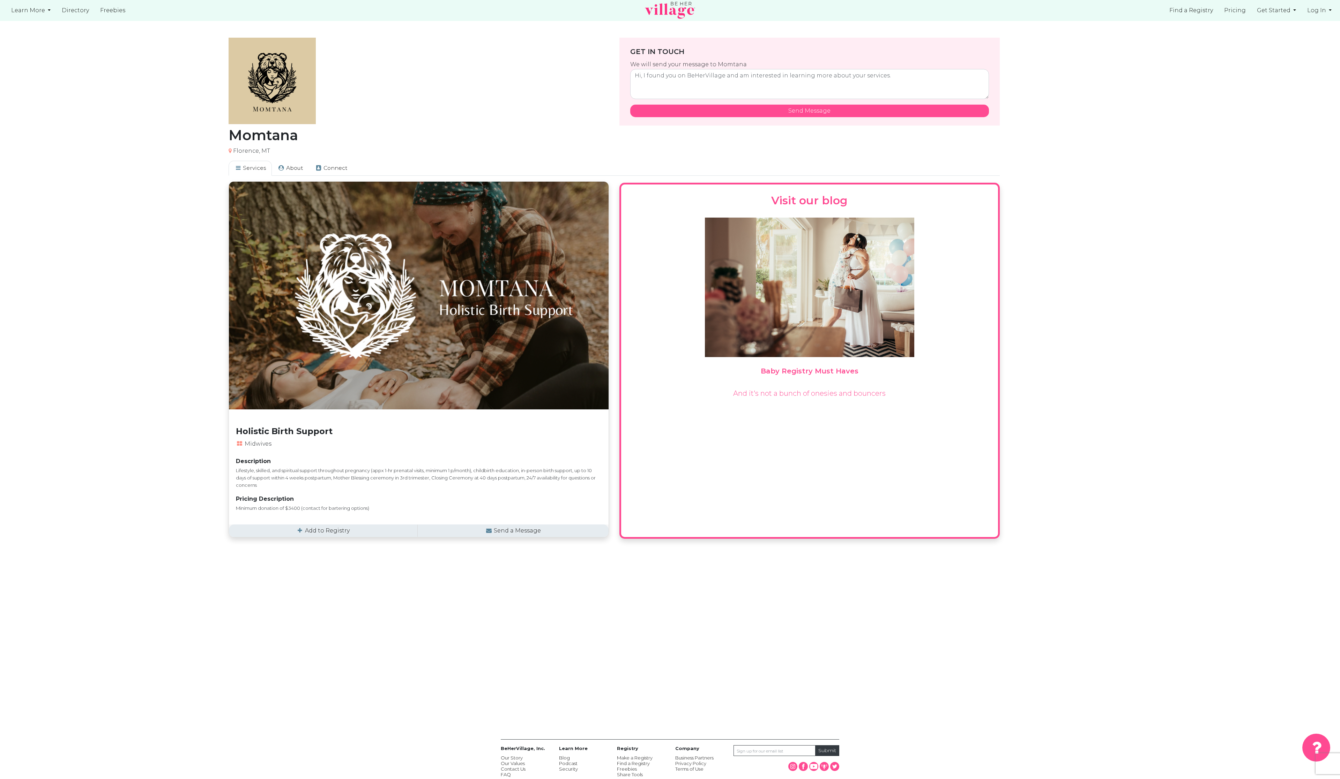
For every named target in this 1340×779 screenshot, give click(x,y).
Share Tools (630, 774)
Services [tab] (253, 168)
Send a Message (516, 530)
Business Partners (694, 758)
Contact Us (513, 769)
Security (568, 769)
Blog (564, 758)
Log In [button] (1317, 10)
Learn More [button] (28, 10)
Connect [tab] (335, 168)
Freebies (627, 769)
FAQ (506, 774)
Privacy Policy (690, 763)
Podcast (568, 763)
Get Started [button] (1274, 10)
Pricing (1235, 10)
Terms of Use (689, 769)
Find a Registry (1191, 10)
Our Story (512, 758)
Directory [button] (75, 10)
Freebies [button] (112, 10)
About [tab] (294, 168)
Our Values (513, 763)
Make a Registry (635, 758)
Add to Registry (327, 530)
